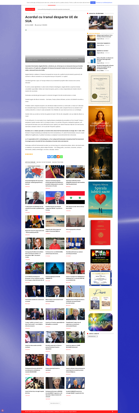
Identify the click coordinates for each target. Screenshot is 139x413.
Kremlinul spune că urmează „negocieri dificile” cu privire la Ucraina (54, 208)
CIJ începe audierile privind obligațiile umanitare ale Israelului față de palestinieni (75, 182)
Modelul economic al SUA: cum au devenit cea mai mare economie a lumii (57, 9)
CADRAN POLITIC (35, 411)
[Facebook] (48, 156)
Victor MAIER (30, 25)
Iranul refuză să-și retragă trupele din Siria (34, 392)
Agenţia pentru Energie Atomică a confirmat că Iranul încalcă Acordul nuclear (75, 301)
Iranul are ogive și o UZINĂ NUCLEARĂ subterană (73, 346)
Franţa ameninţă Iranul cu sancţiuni (53, 369)
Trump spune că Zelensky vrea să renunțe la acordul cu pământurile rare (34, 208)
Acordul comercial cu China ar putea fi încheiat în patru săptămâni (54, 347)
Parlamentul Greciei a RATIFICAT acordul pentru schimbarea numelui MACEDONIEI (33, 370)
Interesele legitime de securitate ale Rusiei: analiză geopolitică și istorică (34, 182)
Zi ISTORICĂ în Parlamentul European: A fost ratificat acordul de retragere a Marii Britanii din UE (34, 278)
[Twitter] (52, 156)
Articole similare (30, 162)
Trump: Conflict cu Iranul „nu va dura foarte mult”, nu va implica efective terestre (34, 324)
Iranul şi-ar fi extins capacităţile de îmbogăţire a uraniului (55, 323)
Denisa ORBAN (100, 70)
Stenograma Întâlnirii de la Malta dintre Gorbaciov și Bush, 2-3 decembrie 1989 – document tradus (34, 254)
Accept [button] (93, 2)
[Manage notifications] (2, 410)
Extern (30, 13)
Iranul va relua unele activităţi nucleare (33, 346)
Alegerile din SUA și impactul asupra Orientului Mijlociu (53, 230)
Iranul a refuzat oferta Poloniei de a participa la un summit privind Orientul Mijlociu (75, 370)
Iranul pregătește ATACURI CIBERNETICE (53, 277)
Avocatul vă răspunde (96, 13)
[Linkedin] (55, 156)
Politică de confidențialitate (47, 411)
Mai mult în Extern (57, 162)
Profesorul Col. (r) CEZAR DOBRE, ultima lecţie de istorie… (54, 252)
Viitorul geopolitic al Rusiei (73, 229)
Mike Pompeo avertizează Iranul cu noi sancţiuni (54, 300)
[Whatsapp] (61, 156)
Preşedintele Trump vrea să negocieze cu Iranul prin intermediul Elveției (73, 324)
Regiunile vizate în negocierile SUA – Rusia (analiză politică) (34, 231)
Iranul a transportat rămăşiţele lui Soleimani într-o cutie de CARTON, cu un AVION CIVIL (75, 278)
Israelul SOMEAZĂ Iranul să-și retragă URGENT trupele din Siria (75, 392)
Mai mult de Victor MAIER (44, 162)
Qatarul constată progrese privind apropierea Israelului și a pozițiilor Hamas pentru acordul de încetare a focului (54, 183)
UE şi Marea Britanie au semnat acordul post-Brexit (74, 252)
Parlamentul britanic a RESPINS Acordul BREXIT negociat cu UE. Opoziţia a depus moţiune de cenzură (54, 394)
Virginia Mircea (100, 38)
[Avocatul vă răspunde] (101, 22)
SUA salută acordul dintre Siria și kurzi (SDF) (75, 207)
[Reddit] (58, 156)
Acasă (26, 13)
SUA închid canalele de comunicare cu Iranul (34, 300)
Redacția (57, 411)
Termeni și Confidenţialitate (104, 2)
